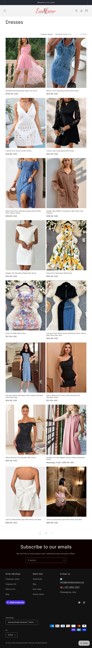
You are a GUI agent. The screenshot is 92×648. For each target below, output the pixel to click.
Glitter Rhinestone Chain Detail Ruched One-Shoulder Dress (63, 396)
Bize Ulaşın (37, 589)
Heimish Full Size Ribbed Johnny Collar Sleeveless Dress (65, 458)
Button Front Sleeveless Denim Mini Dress (62, 91)
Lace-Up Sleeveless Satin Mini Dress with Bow (23, 519)
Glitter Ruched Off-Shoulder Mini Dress (21, 457)
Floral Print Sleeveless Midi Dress (59, 273)
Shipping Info (11, 584)
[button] (4, 10)
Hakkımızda (37, 579)
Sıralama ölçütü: (47, 34)
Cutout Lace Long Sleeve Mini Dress (60, 151)
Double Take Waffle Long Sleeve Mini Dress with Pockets (64, 212)
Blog (7, 594)
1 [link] (39, 533)
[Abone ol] (63, 560)
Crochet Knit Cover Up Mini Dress (18, 151)
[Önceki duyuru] (4, 2)
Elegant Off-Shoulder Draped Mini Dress (21, 273)
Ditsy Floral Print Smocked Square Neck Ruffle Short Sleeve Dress (23, 212)
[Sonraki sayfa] (52, 532)
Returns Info (10, 589)
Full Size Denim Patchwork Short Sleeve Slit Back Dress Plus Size (24, 396)
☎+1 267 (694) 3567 (70, 587)
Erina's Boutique (17, 643)
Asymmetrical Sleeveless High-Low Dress (21, 91)
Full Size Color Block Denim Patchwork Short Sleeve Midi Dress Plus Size (66, 334)
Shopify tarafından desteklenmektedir (35, 643)
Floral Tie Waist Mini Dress (16, 333)
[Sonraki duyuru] (87, 2)
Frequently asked (13, 579)
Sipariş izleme (38, 594)
